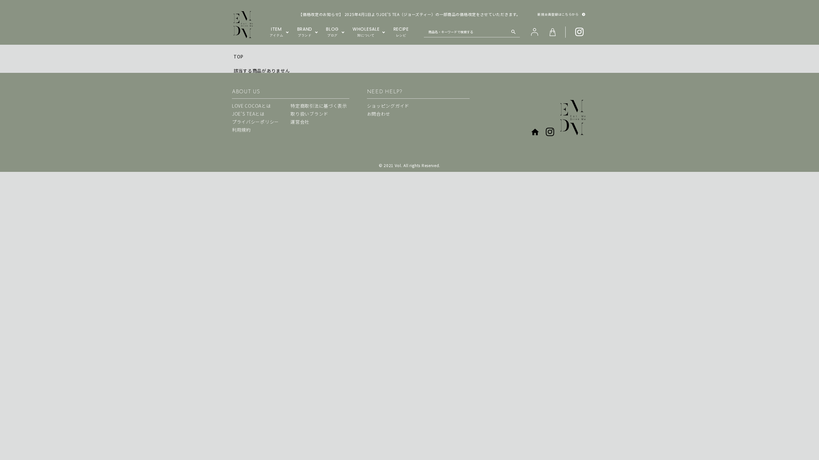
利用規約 (241, 129)
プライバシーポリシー (255, 122)
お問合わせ (379, 114)
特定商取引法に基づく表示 (318, 106)
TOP (238, 56)
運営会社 (299, 122)
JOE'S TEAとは (248, 114)
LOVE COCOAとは (251, 106)
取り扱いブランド (309, 114)
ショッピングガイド (388, 106)
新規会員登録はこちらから (557, 14)
